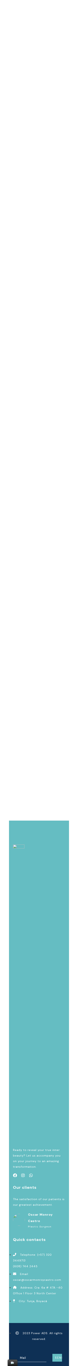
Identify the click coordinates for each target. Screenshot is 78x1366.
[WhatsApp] (31, 1175)
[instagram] (23, 1175)
